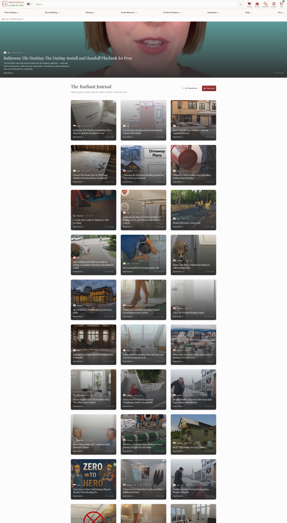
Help (247, 12)
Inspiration (212, 12)
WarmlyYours (16, 2)
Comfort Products (171, 12)
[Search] (240, 4)
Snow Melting (51, 12)
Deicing (89, 12)
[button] (265, 4)
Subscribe (211, 88)
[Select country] (30, 4)
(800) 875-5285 (17, 5)
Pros (280, 12)
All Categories (191, 88)
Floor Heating (11, 12)
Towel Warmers (128, 12)
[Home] (5, 4)
